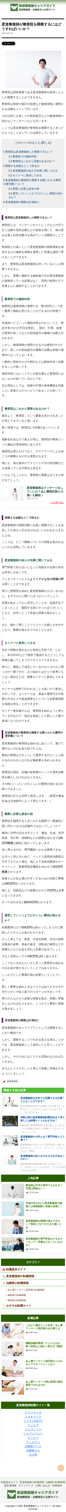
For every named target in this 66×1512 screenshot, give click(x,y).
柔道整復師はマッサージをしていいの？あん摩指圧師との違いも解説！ (45, 491)
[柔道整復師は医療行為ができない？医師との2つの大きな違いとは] (13, 1226)
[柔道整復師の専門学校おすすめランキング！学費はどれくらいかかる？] (13, 1244)
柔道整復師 (12, 1081)
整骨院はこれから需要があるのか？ (34, 161)
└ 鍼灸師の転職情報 (15, 1295)
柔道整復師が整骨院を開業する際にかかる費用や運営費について (32, 182)
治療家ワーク (33, 1446)
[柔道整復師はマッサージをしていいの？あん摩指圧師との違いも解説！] (13, 493)
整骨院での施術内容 (24, 156)
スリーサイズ (33, 1412)
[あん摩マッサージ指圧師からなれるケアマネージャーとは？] (13, 1367)
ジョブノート (33, 1429)
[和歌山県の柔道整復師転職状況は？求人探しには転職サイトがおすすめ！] (10, 1120)
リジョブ (33, 1425)
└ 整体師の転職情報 (15, 1300)
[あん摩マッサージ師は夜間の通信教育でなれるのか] (13, 1387)
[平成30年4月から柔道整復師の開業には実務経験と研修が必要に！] (13, 1208)
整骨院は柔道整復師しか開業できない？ (29, 151)
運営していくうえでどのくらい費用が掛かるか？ (35, 195)
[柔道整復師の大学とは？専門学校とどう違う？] (10, 1140)
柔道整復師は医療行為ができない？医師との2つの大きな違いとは (44, 1224)
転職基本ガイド (16, 1269)
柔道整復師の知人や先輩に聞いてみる (35, 170)
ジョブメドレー (33, 1433)
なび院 (33, 1454)
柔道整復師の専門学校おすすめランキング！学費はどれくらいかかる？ (44, 1241)
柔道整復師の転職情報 (20, 1276)
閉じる (46, 142)
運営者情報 (10, 1485)
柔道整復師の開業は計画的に (22, 202)
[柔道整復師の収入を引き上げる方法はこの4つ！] (10, 1159)
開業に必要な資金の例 (26, 188)
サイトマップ (25, 1485)
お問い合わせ (42, 1485)
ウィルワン (33, 1442)
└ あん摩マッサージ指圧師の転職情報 (24, 1290)
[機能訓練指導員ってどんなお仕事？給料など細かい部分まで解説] (13, 1348)
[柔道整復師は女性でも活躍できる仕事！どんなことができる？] (10, 1101)
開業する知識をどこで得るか (22, 165)
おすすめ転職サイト (19, 1305)
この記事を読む (56, 502)
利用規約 (57, 1485)
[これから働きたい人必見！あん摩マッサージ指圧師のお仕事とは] (13, 1330)
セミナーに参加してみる (27, 175)
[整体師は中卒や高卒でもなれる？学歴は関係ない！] (13, 1190)
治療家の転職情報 (17, 1282)
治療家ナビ (33, 1450)
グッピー (33, 1437)
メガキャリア (33, 1416)
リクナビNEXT (33, 1421)
